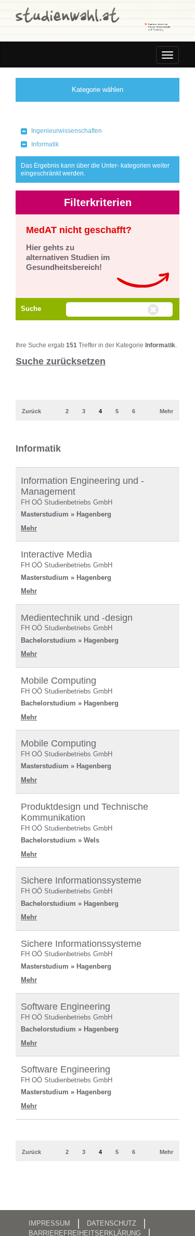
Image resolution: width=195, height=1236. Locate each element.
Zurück (31, 411)
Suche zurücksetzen (61, 361)
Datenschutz (111, 1223)
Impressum (49, 1223)
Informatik (45, 144)
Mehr (166, 411)
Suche (31, 309)
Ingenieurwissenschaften (66, 130)
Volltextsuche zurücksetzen (154, 310)
